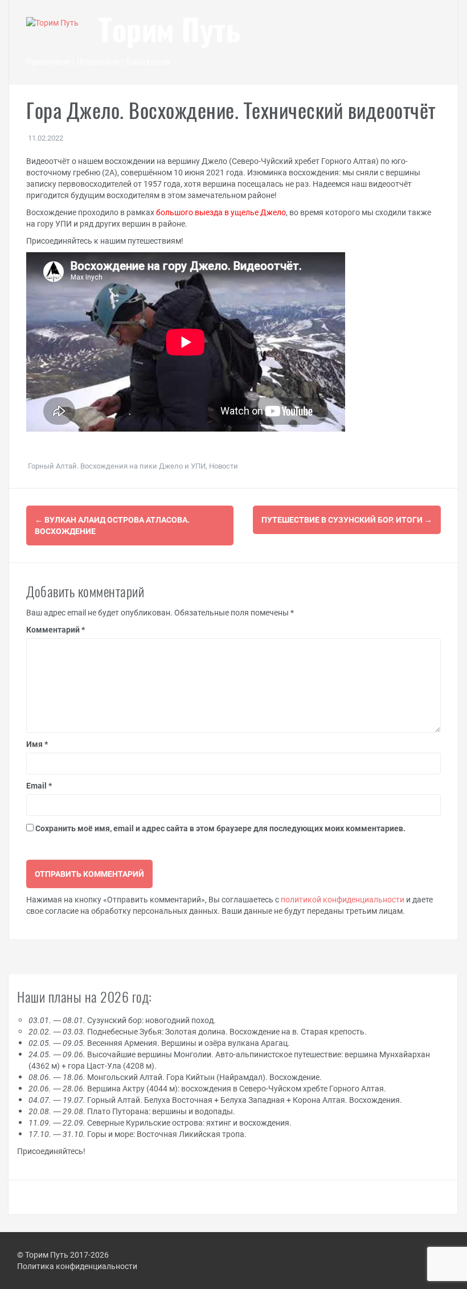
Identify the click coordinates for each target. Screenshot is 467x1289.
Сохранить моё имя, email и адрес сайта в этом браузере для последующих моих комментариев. (220, 828)
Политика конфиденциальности (77, 1266)
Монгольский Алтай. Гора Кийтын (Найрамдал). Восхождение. (175, 1077)
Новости (223, 466)
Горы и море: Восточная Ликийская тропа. (137, 1133)
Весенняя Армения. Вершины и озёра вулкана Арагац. (159, 1042)
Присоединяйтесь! (51, 1151)
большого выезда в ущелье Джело (221, 212)
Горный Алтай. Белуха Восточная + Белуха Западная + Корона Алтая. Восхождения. (215, 1099)
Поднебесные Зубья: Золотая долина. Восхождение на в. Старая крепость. (197, 1031)
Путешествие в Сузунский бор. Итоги (346, 519)
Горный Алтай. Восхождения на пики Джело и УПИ (117, 466)
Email (39, 785)
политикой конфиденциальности (342, 899)
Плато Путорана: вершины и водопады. (131, 1111)
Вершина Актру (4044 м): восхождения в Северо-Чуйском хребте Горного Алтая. (207, 1088)
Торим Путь (170, 33)
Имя (37, 743)
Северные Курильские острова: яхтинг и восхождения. (160, 1122)
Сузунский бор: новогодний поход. (122, 1020)
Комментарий (55, 629)
